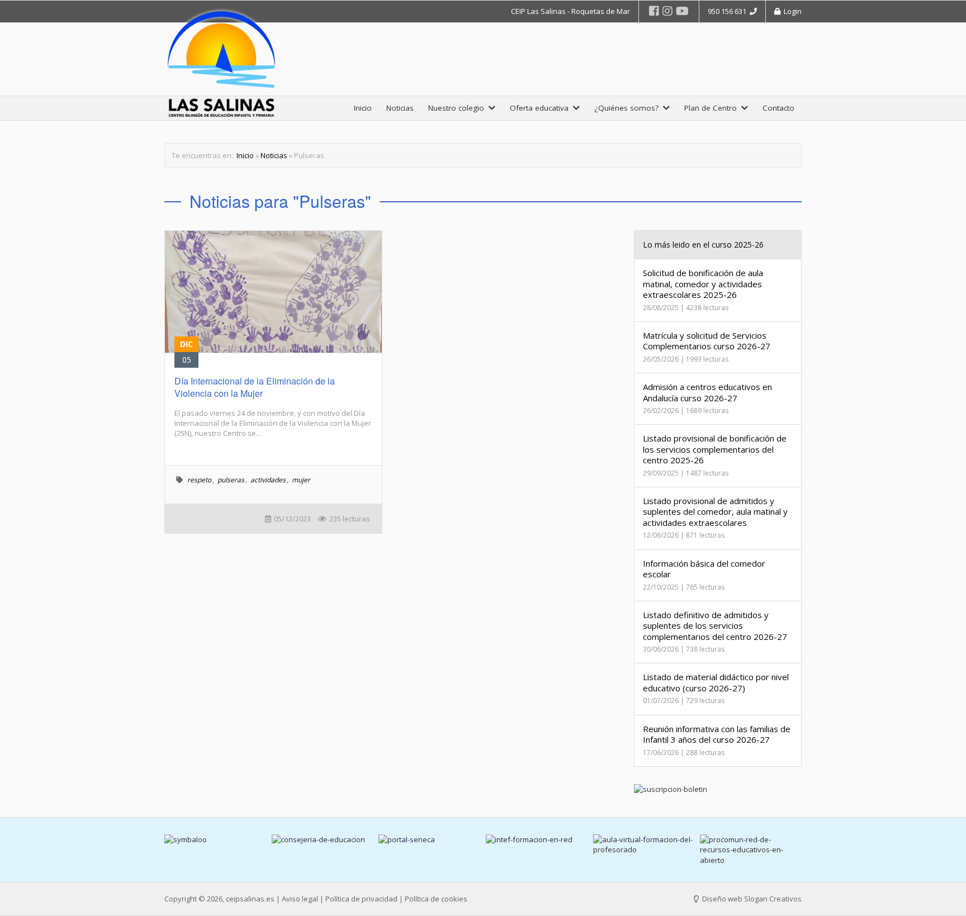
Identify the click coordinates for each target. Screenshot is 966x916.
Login (791, 11)
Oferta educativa (541, 108)
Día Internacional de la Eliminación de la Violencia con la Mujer (254, 387)
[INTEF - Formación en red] (537, 839)
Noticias (400, 108)
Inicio (363, 108)
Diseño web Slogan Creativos (751, 899)
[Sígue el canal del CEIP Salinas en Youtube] (682, 10)
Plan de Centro (712, 108)
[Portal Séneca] (429, 839)
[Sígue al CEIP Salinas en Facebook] (654, 10)
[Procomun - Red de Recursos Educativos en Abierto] (751, 850)
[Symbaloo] (215, 839)
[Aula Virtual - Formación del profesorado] (644, 844)
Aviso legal (300, 899)
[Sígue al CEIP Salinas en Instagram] (667, 10)
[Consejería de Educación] (322, 839)
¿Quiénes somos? (628, 108)
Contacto (778, 108)
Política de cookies (436, 899)
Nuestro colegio (458, 108)
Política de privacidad (361, 899)
